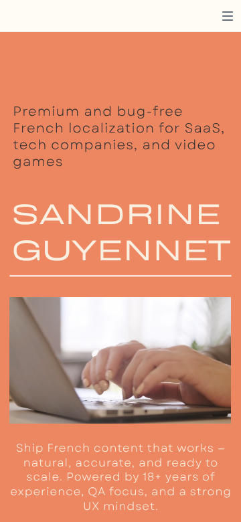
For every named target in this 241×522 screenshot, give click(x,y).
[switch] (228, 16)
